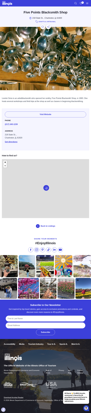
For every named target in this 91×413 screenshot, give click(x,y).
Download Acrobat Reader (13, 397)
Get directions (11, 142)
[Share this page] (48, 27)
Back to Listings (48, 226)
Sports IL (63, 344)
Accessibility (9, 344)
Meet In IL (75, 344)
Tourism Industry (35, 344)
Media (21, 344)
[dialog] (3, 410)
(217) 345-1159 (11, 124)
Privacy (61, 370)
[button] (46, 188)
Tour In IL (51, 344)
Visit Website (45, 114)
